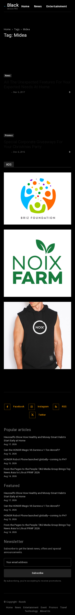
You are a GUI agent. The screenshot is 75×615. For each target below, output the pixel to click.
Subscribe (37, 573)
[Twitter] (32, 415)
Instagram (43, 406)
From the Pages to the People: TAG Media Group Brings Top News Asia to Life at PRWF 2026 (37, 470)
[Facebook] (7, 407)
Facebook (18, 406)
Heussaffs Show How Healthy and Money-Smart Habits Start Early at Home (35, 438)
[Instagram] (31, 407)
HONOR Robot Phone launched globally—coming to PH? (35, 459)
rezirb (7, 92)
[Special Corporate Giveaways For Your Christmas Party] (37, 119)
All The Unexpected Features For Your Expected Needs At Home (37, 84)
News (7, 75)
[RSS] (56, 407)
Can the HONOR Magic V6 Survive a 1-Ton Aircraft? (32, 450)
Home (7, 29)
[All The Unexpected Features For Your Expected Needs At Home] (37, 59)
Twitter (42, 415)
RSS (64, 406)
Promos (9, 135)
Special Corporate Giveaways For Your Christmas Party (33, 144)
